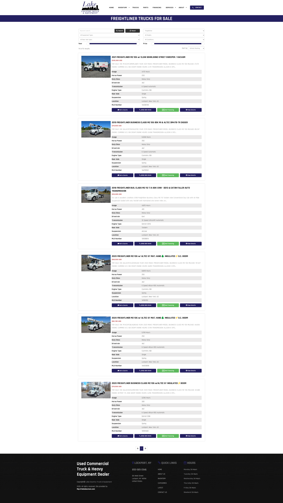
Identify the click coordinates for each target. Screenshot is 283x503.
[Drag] (88, 43)
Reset (133, 31)
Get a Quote (123, 110)
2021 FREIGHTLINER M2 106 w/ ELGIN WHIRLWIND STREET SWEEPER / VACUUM (148, 57)
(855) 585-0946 (146, 110)
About (181, 7)
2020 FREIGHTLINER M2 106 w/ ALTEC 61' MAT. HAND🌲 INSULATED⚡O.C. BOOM (150, 256)
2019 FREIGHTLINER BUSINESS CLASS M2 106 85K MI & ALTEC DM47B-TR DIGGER (150, 122)
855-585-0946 (139, 469)
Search (120, 31)
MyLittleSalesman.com (86, 489)
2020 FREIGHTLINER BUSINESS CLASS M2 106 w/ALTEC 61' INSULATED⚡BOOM (149, 383)
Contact (198, 8)
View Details (191, 110)
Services (169, 7)
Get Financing (169, 110)
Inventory (122, 7)
